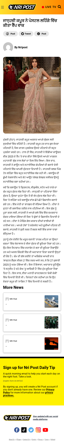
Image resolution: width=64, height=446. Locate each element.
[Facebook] (10, 33)
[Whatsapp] (41, 33)
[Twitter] (26, 33)
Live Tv (50, 7)
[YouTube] (45, 430)
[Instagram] (38, 430)
